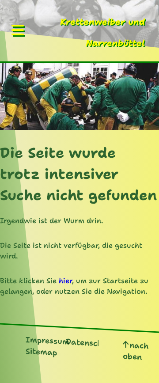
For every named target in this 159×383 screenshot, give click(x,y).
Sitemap (41, 351)
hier (65, 280)
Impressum (47, 340)
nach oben (136, 350)
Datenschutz (91, 342)
